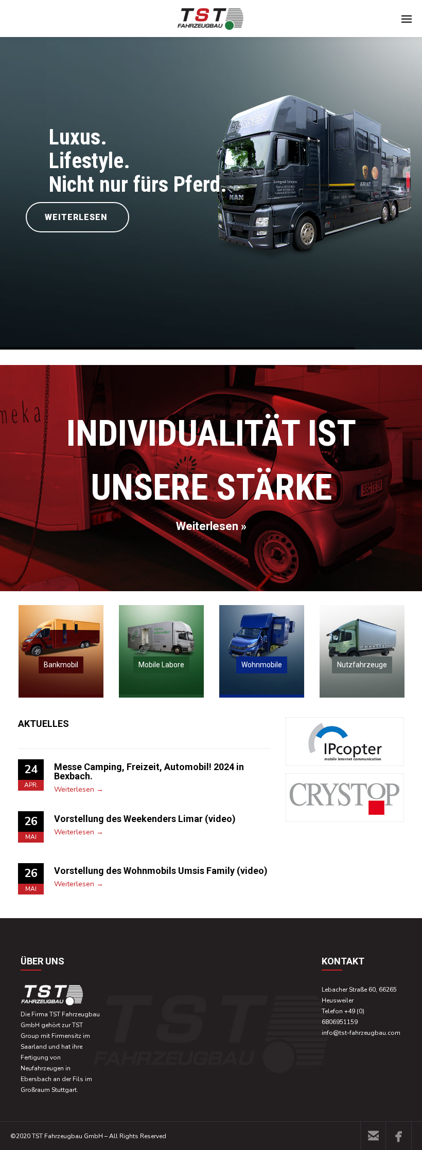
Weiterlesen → (78, 789)
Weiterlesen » (211, 526)
